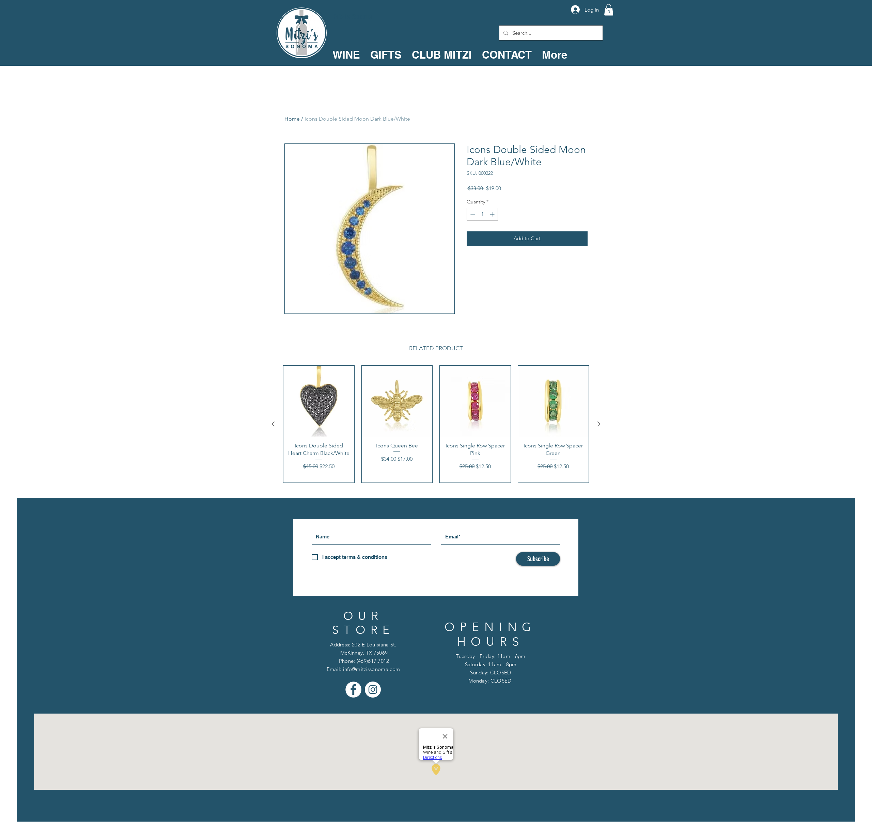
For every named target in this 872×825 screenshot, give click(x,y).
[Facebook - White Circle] (353, 690)
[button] (608, 9)
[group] (436, 424)
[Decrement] (472, 214)
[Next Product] (599, 424)
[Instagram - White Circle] (373, 690)
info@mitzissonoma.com (371, 669)
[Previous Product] (273, 424)
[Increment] (492, 214)
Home (292, 119)
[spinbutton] (482, 214)
